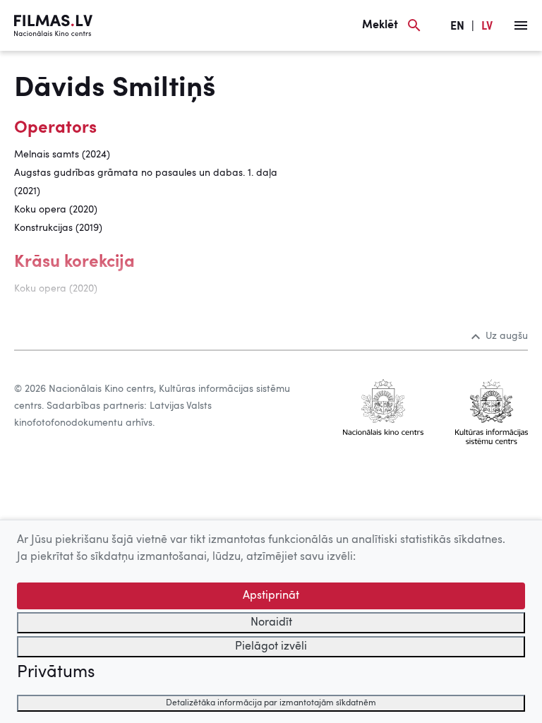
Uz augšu (507, 336)
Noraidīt (271, 622)
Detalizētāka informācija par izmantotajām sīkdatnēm (271, 703)
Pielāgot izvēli (271, 646)
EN (457, 26)
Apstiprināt (271, 596)
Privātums (56, 672)
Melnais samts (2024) (62, 155)
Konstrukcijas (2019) (58, 228)
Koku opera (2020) (55, 210)
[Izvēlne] (520, 25)
